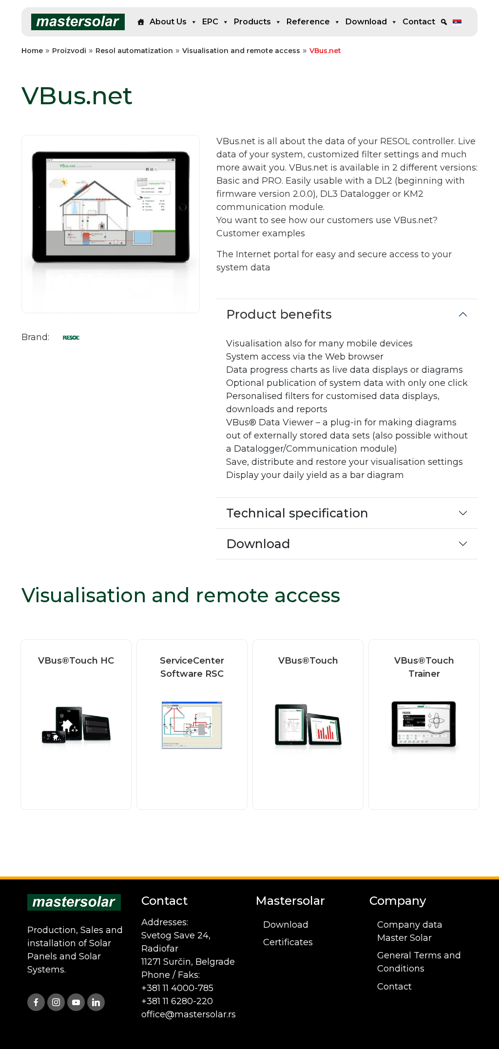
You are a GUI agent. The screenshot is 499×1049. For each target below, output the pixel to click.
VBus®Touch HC (76, 660)
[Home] (140, 22)
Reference (308, 21)
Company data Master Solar (409, 931)
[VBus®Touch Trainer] (424, 725)
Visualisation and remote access (241, 50)
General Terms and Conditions (419, 962)
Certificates (288, 942)
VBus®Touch (308, 660)
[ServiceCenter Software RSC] (192, 725)
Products (252, 21)
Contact (419, 21)
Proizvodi (69, 50)
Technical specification (297, 513)
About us (168, 21)
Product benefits (279, 314)
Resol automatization (134, 50)
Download (366, 21)
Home (32, 50)
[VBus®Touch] (308, 725)
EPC (210, 21)
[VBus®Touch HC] (76, 725)
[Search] (444, 22)
